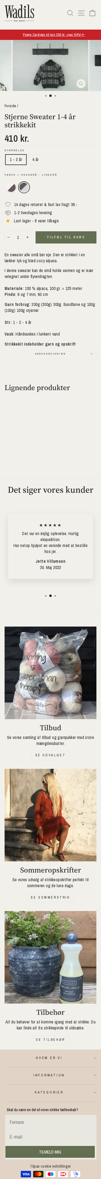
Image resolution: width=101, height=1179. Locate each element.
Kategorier (49, 1092)
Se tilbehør (50, 1040)
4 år (35, 159)
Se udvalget (50, 755)
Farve (31, 174)
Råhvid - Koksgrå (11, 187)
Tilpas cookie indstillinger (50, 1166)
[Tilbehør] (50, 957)
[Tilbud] (50, 673)
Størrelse (15, 150)
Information (49, 1075)
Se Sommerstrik (50, 897)
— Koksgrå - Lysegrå (37, 174)
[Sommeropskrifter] (50, 815)
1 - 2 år (16, 159)
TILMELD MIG (50, 1152)
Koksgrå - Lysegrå (24, 187)
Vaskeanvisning (50, 353)
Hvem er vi (49, 1057)
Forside (10, 106)
